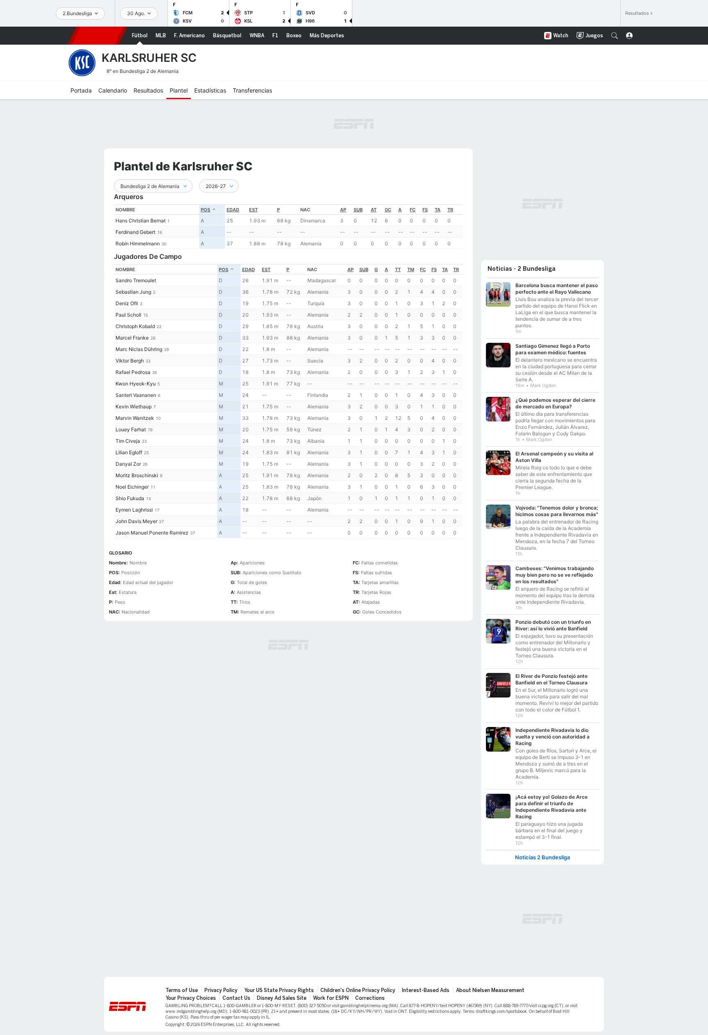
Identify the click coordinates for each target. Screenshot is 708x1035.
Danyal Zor (128, 464)
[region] (288, 226)
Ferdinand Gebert (135, 232)
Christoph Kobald (135, 326)
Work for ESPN (331, 998)
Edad (233, 210)
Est (253, 210)
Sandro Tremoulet (136, 280)
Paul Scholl (128, 315)
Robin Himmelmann (138, 243)
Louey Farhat (131, 429)
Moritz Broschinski (137, 475)
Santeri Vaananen (136, 395)
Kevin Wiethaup (134, 406)
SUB (358, 210)
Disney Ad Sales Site (281, 998)
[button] (614, 35)
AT (374, 210)
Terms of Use (182, 990)
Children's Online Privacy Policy (357, 990)
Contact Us (236, 998)
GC (388, 210)
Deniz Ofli (127, 303)
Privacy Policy (221, 990)
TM (410, 269)
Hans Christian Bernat (141, 220)
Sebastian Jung (133, 292)
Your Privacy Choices (191, 998)
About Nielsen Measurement (490, 990)
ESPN (97, 36)
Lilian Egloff (129, 452)
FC (412, 210)
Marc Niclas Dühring (139, 349)
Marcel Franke (132, 338)
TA (437, 210)
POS (205, 210)
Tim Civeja (128, 441)
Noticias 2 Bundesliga (542, 857)
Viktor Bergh (130, 361)
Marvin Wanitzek (135, 418)
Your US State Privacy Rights (279, 990)
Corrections (370, 998)
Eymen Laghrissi (134, 510)
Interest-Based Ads (425, 990)
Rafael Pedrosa (133, 372)
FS (425, 210)
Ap (343, 210)
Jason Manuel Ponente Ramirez (152, 533)
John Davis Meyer (136, 521)
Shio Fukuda (130, 498)
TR (450, 210)
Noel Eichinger (132, 487)
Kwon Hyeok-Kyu (136, 383)
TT (398, 269)
